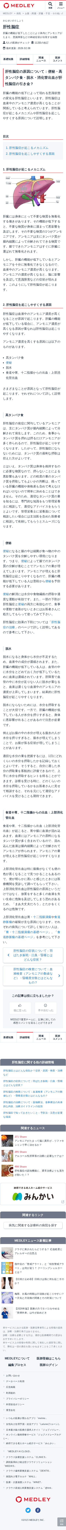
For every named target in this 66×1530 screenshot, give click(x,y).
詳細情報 (25, 59)
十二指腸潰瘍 (42, 917)
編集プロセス (17, 1364)
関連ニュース (41, 59)
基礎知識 (8, 59)
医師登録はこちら (49, 1358)
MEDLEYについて (17, 1358)
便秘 (9, 362)
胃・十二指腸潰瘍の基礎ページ (27, 932)
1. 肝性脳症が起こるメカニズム (27, 147)
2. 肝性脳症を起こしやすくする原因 (30, 153)
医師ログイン (49, 1364)
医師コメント (58, 59)
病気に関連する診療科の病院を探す (33, 1225)
